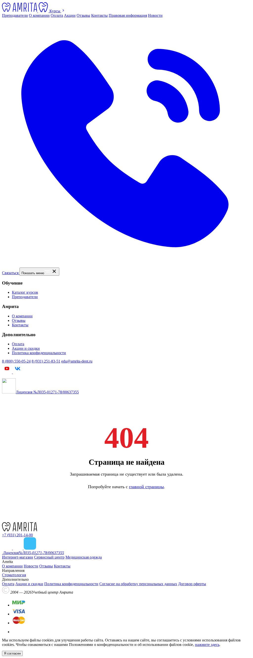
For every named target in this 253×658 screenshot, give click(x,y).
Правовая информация (128, 15)
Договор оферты (192, 584)
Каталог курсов (25, 292)
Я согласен (12, 653)
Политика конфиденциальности (39, 353)
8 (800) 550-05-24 (16, 361)
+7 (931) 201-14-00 (17, 535)
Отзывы (83, 15)
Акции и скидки (26, 348)
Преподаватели (15, 15)
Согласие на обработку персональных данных (138, 584)
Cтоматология (14, 575)
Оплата (57, 15)
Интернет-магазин (17, 557)
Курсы (55, 11)
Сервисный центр (49, 557)
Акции (70, 15)
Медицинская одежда (83, 557)
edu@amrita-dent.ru (76, 361)
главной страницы (146, 486)
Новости (155, 15)
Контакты (99, 15)
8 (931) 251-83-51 (46, 361)
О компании (39, 15)
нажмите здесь (207, 644)
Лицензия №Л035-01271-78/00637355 (47, 392)
